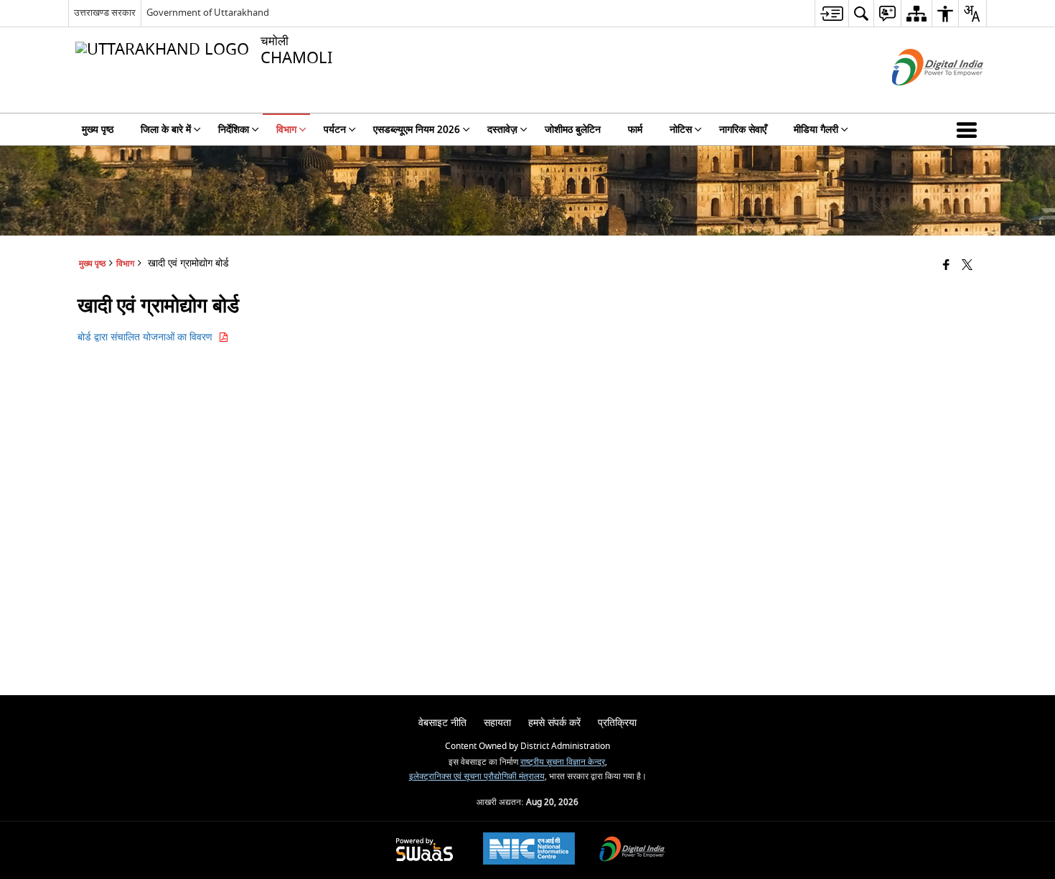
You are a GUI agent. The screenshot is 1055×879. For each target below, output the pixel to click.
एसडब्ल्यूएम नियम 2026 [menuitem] (416, 129)
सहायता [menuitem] (497, 722)
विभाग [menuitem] (286, 129)
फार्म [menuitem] (635, 129)
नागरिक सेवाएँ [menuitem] (742, 129)
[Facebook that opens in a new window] (946, 266)
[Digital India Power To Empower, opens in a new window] (632, 850)
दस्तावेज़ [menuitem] (502, 129)
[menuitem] (831, 13)
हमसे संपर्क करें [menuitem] (554, 722)
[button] (969, 129)
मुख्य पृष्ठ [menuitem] (97, 129)
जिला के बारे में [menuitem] (166, 129)
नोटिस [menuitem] (681, 129)
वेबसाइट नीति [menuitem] (442, 722)
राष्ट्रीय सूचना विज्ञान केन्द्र (562, 762)
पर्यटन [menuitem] (335, 129)
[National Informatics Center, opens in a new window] (529, 850)
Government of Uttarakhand (207, 12)
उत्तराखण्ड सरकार (105, 12)
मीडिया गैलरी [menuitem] (816, 129)
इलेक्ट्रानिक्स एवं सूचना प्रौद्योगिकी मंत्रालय (477, 777)
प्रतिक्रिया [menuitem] (617, 722)
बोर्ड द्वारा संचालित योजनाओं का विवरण (148, 337)
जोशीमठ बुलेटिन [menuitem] (573, 129)
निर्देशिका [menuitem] (233, 129)
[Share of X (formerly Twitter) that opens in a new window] (967, 266)
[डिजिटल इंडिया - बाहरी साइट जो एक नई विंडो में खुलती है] (920, 98)
